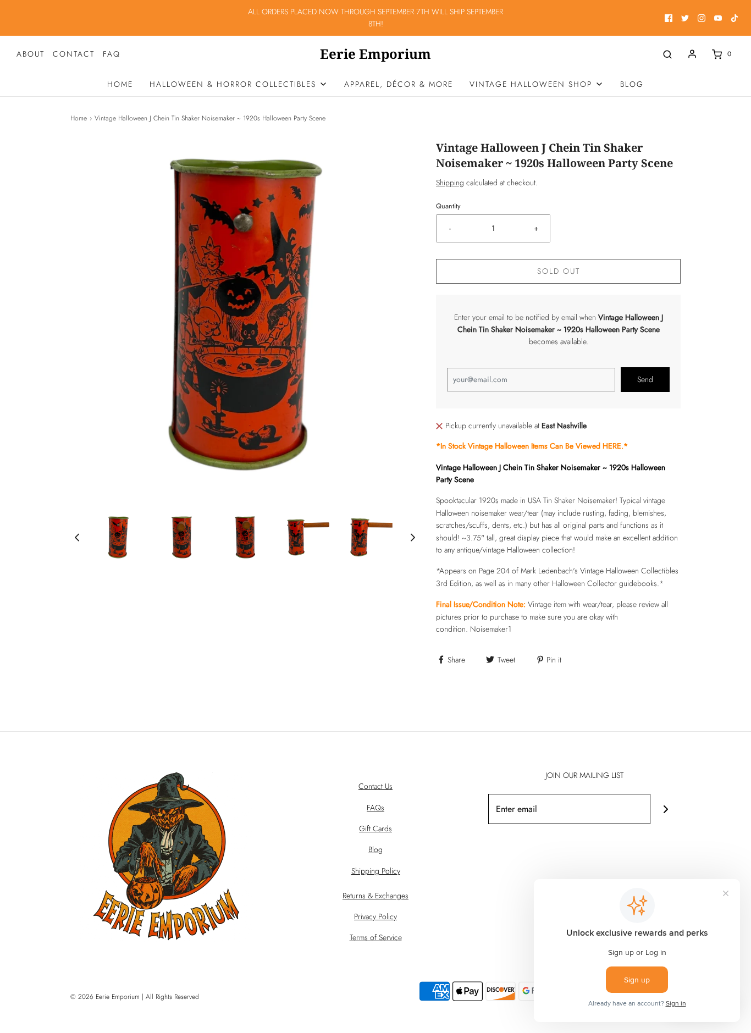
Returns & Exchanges (375, 895)
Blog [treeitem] (632, 84)
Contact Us (375, 786)
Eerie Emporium (375, 54)
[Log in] (692, 54)
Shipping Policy (375, 870)
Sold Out (558, 271)
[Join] (665, 809)
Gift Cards (375, 828)
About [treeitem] (30, 53)
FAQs (375, 807)
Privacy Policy (375, 916)
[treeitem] (239, 84)
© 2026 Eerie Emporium (105, 997)
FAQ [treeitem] (111, 53)
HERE (612, 445)
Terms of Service (376, 937)
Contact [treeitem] (74, 53)
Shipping (450, 182)
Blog (375, 849)
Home (78, 118)
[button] (77, 537)
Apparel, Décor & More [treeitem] (398, 84)
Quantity (448, 206)
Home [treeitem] (120, 84)
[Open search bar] (667, 54)
